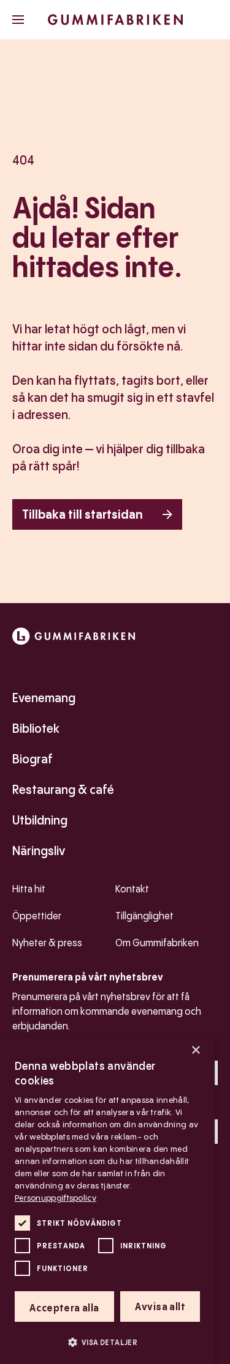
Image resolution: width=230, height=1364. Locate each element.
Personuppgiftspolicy (55, 1198)
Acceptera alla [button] (64, 1308)
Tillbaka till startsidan (82, 514)
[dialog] (107, 1200)
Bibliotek (35, 728)
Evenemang (43, 698)
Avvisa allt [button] (160, 1307)
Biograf (32, 759)
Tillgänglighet (144, 916)
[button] (107, 1342)
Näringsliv (38, 850)
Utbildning (39, 820)
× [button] (195, 1050)
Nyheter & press (47, 943)
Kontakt (132, 889)
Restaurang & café (63, 789)
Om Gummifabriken (157, 943)
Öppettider (36, 916)
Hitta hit (28, 889)
